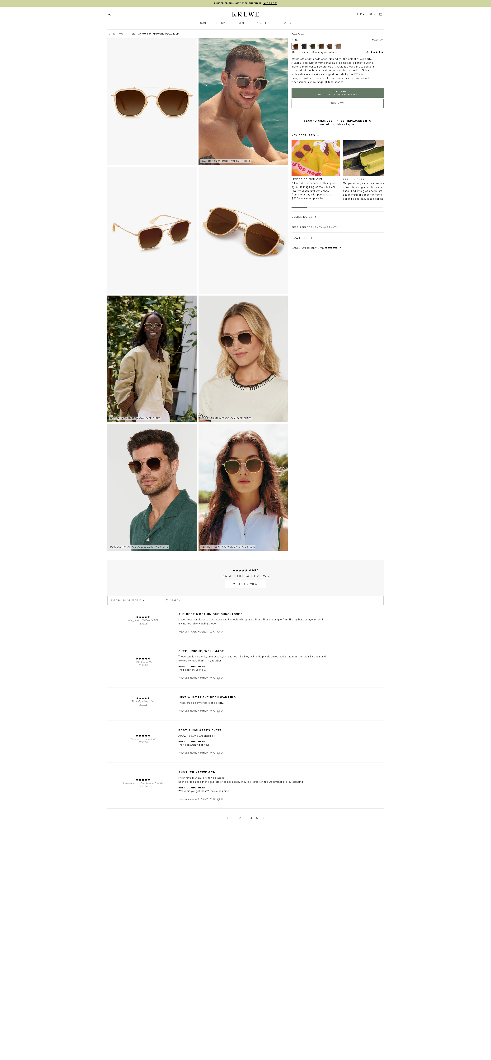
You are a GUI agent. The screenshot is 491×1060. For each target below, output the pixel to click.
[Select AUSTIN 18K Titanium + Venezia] (320, 46)
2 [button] (240, 818)
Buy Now (337, 103)
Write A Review (245, 584)
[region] (245, 3)
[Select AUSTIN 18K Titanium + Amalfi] (312, 46)
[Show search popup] (110, 14)
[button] (203, 23)
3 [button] (245, 818)
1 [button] (234, 818)
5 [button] (257, 818)
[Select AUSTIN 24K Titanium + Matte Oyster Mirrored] (337, 46)
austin (123, 34)
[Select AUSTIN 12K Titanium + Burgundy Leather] (303, 46)
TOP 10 (111, 34)
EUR (359, 14)
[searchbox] (273, 600)
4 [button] (251, 818)
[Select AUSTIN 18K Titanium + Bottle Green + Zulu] (329, 46)
